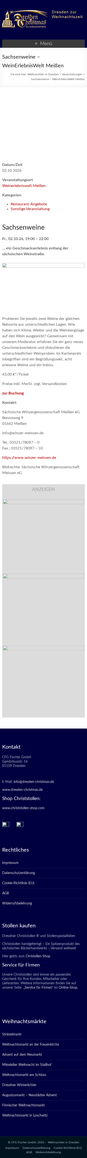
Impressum (10, 863)
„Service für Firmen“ (37, 987)
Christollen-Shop (38, 956)
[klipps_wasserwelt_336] (43, 502)
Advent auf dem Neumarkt (22, 1054)
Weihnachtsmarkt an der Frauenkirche (30, 1044)
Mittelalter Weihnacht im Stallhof (26, 1065)
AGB (5, 893)
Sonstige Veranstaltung (30, 209)
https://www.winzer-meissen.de (29, 458)
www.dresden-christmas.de (22, 790)
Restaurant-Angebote (29, 204)
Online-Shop (67, 987)
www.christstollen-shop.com (23, 808)
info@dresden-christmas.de (34, 782)
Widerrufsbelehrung (17, 903)
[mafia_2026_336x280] (43, 648)
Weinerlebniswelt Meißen (24, 186)
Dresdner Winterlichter (19, 1085)
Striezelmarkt (12, 1034)
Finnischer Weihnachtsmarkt (23, 1105)
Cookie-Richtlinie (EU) (18, 883)
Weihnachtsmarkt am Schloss (24, 1075)
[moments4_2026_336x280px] (43, 576)
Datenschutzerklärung (18, 873)
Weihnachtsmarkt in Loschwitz (25, 1115)
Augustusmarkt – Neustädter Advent (29, 1095)
